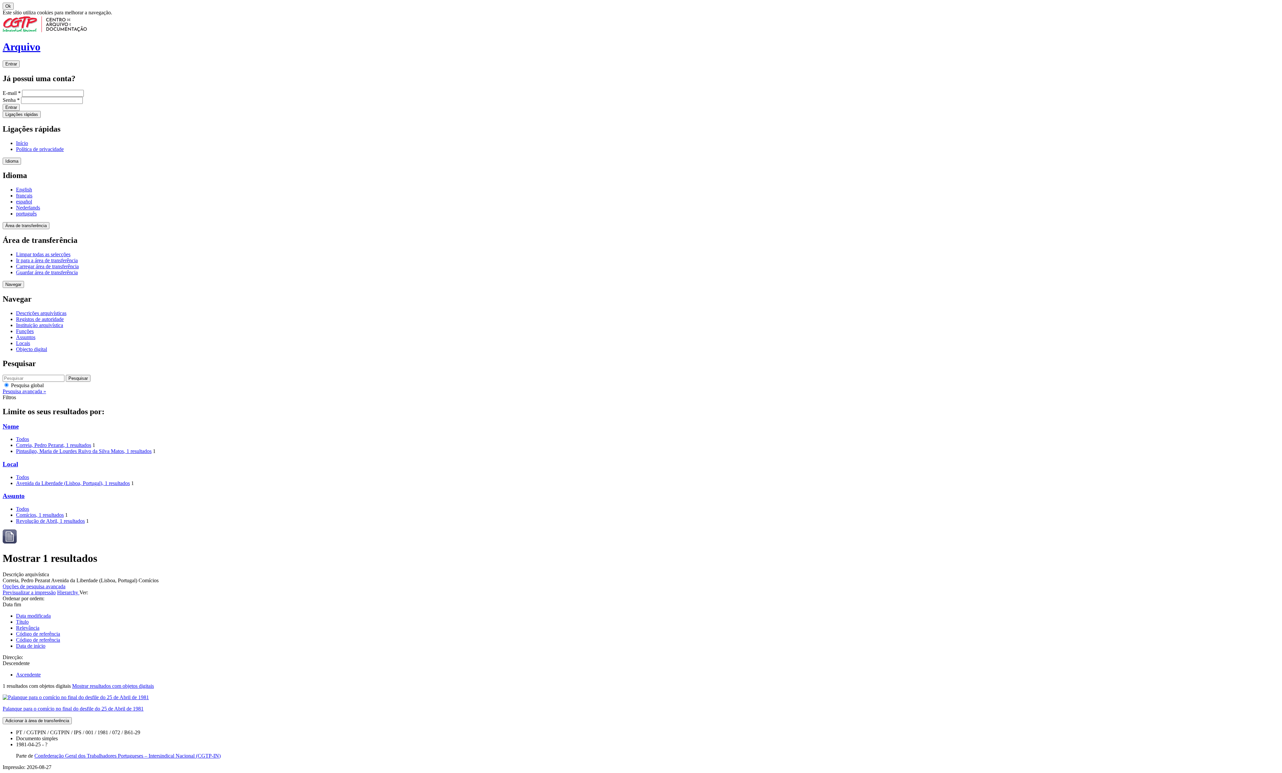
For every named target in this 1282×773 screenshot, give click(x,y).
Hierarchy (68, 592)
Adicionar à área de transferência (37, 720)
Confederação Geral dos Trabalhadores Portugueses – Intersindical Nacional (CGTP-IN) (127, 756)
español (24, 201)
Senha (11, 100)
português (26, 213)
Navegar (13, 284)
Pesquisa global (27, 385)
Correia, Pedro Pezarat (53, 445)
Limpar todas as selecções (43, 254)
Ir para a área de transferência (47, 260)
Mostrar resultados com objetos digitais (113, 686)
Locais (23, 343)
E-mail (12, 93)
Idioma (11, 161)
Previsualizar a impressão (29, 592)
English (24, 189)
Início (22, 143)
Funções (25, 331)
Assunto (14, 495)
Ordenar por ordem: (23, 598)
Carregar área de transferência (47, 266)
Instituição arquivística (39, 325)
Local (10, 464)
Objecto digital (31, 349)
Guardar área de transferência (47, 272)
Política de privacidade (40, 149)
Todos (22, 439)
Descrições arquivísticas (41, 313)
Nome (11, 426)
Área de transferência (26, 225)
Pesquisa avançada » (24, 391)
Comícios (40, 515)
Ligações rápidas (21, 114)
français (24, 195)
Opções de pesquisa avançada (34, 586)
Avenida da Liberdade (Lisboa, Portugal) (73, 483)
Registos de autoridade (40, 319)
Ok (8, 6)
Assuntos (25, 337)
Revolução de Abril (50, 521)
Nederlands (28, 207)
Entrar (11, 63)
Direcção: (13, 657)
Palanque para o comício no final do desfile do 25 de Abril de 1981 (73, 709)
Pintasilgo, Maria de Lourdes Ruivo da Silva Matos (84, 451)
